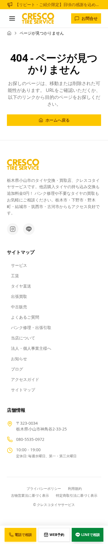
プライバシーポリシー (43, 488)
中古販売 (19, 306)
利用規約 (75, 488)
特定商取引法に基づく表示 (76, 495)
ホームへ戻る (58, 120)
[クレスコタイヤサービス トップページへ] (38, 18)
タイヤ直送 (21, 286)
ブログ (17, 369)
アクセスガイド (25, 379)
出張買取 (19, 296)
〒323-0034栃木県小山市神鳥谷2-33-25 (41, 426)
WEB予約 (57, 534)
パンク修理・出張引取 (31, 327)
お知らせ (19, 358)
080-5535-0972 (30, 439)
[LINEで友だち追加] (29, 229)
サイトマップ (23, 389)
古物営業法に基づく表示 (30, 495)
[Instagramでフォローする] (12, 229)
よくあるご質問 (25, 317)
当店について (23, 338)
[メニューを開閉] (12, 18)
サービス (19, 265)
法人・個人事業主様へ (31, 348)
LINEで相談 (90, 534)
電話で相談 (23, 534)
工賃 (15, 275)
